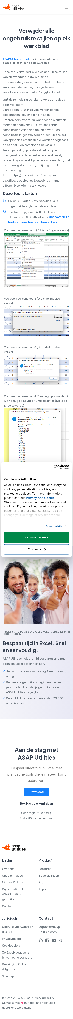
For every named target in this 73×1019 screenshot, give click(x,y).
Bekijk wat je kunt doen (36, 803)
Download (37, 792)
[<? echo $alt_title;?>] (36, 260)
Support (44, 889)
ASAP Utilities (12, 58)
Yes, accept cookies (36, 537)
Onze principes (12, 875)
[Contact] (41, 941)
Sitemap (8, 976)
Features (45, 869)
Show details (54, 526)
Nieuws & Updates (15, 882)
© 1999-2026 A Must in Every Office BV (28, 998)
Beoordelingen (49, 875)
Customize (34, 549)
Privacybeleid (11, 939)
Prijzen (43, 882)
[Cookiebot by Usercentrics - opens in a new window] (53, 466)
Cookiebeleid (11, 945)
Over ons (8, 869)
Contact (8, 906)
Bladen (27, 58)
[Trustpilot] (61, 941)
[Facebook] (47, 941)
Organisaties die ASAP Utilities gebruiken (13, 894)
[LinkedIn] (54, 941)
